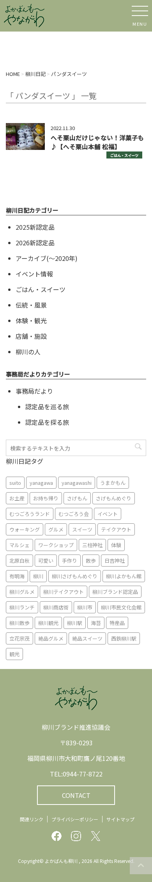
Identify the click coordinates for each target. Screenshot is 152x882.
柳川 (38, 576)
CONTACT (76, 795)
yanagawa (41, 482)
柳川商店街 (56, 607)
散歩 (91, 560)
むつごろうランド (29, 514)
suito (15, 482)
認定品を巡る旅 (47, 406)
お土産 (17, 498)
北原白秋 (19, 560)
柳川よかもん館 (123, 576)
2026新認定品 (35, 242)
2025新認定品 (35, 227)
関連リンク (31, 819)
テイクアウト (116, 529)
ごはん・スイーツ (124, 155)
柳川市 (84, 607)
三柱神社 (92, 545)
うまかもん (112, 482)
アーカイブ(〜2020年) (47, 258)
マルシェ (19, 545)
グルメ (56, 529)
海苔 (96, 623)
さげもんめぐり (113, 498)
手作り (69, 560)
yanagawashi (77, 482)
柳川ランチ (22, 607)
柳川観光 (48, 623)
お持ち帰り (45, 498)
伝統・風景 (31, 305)
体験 (116, 545)
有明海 (17, 576)
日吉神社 (114, 560)
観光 (14, 654)
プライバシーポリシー (74, 819)
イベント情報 (34, 273)
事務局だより (34, 391)
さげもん (77, 498)
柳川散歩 (19, 623)
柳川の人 (28, 351)
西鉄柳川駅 (123, 638)
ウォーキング (24, 529)
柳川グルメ (22, 591)
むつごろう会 (73, 514)
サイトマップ (120, 819)
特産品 (117, 623)
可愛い (45, 560)
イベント (107, 514)
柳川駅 (74, 623)
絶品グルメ (51, 638)
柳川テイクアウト (63, 591)
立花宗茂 (19, 638)
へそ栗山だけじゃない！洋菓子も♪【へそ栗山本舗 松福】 (97, 142)
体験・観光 (31, 320)
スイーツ (82, 529)
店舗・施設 (31, 336)
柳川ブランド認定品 (115, 591)
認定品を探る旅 (47, 422)
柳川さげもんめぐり (74, 576)
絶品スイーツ (87, 638)
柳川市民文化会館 (121, 607)
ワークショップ (56, 545)
